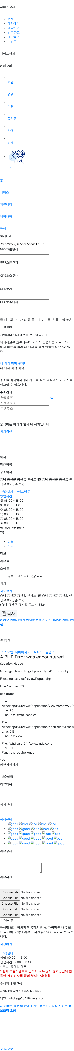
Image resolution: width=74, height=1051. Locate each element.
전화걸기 (7, 491)
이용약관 (26, 1006)
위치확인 (6, 431)
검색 (53, 397)
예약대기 (14, 23)
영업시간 (6, 496)
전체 (11, 19)
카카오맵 (7, 652)
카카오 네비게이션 (12, 620)
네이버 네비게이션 (38, 620)
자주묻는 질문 (9, 1006)
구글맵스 (48, 652)
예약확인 (14, 28)
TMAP (36, 652)
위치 (11, 546)
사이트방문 (22, 491)
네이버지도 (22, 652)
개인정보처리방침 (45, 1006)
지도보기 (6, 591)
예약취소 (14, 37)
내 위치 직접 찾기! (12, 363)
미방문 (12, 41)
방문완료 (14, 32)
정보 (11, 541)
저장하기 (6, 944)
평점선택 (6, 819)
